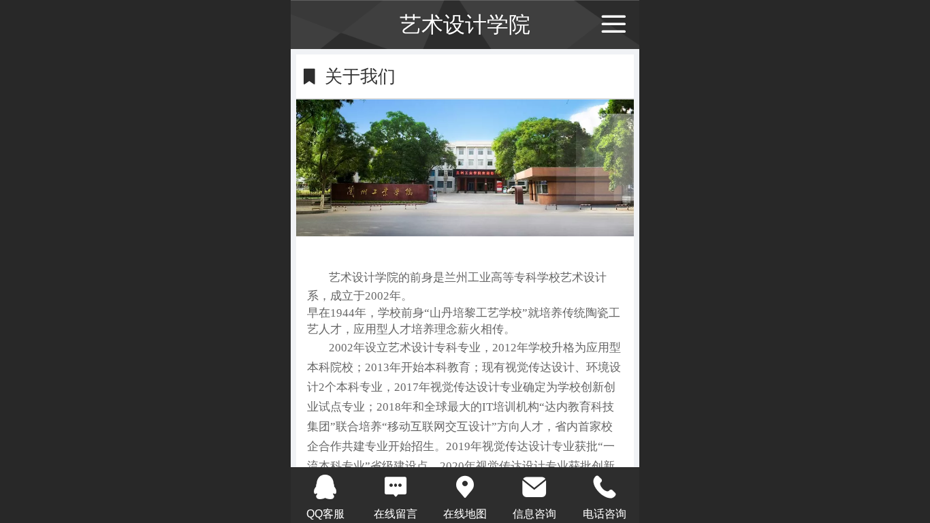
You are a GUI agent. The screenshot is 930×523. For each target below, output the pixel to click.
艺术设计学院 (465, 24)
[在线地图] (465, 487)
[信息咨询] (534, 487)
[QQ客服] (325, 487)
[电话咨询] (604, 487)
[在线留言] (395, 487)
